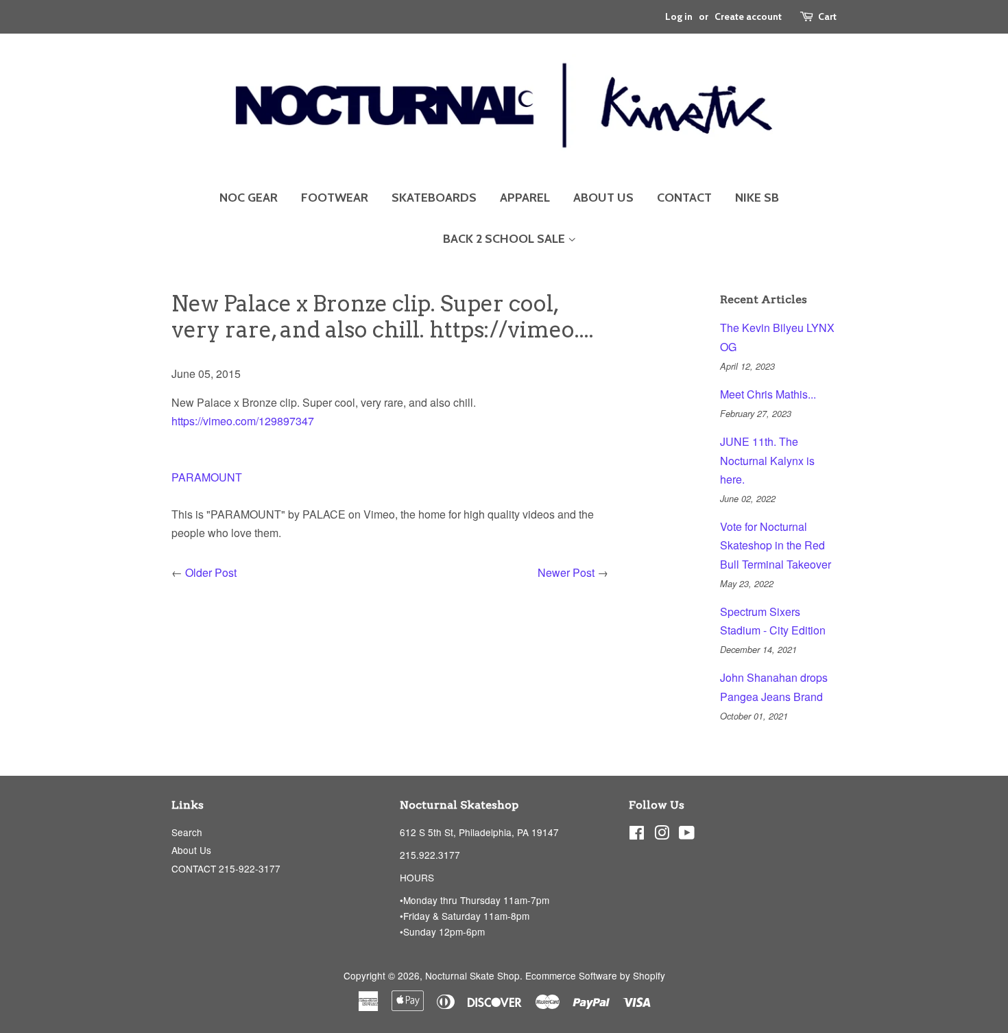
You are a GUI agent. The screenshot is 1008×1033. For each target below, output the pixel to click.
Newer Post (566, 572)
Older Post (211, 572)
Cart (827, 16)
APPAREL (525, 197)
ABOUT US (603, 197)
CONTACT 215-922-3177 (225, 868)
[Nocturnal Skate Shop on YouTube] (687, 835)
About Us (191, 850)
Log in (679, 16)
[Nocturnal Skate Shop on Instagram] (661, 835)
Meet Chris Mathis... (768, 394)
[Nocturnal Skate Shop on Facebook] (637, 835)
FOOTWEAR (334, 197)
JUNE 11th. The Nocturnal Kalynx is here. (767, 460)
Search (186, 832)
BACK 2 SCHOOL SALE (505, 238)
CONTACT (684, 197)
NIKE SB (757, 197)
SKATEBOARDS (434, 197)
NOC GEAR (248, 197)
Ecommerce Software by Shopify (595, 975)
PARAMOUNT (206, 477)
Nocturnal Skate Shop (472, 975)
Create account (748, 16)
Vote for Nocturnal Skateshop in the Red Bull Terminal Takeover (775, 545)
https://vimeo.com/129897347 (242, 421)
